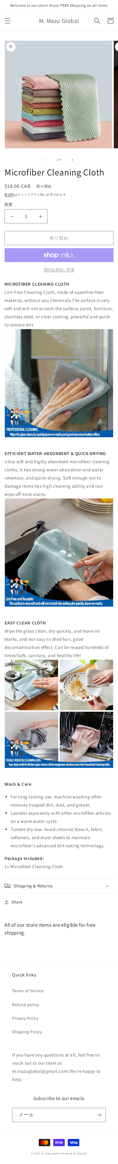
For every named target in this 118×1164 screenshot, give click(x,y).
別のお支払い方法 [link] (59, 269)
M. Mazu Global (51, 1153)
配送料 (9, 195)
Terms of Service (28, 990)
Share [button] (17, 902)
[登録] (99, 1115)
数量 (9, 204)
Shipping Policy (27, 1031)
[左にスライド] (45, 159)
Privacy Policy (25, 1018)
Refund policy (25, 1004)
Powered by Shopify (74, 1153)
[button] (7, 20)
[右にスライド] (72, 159)
